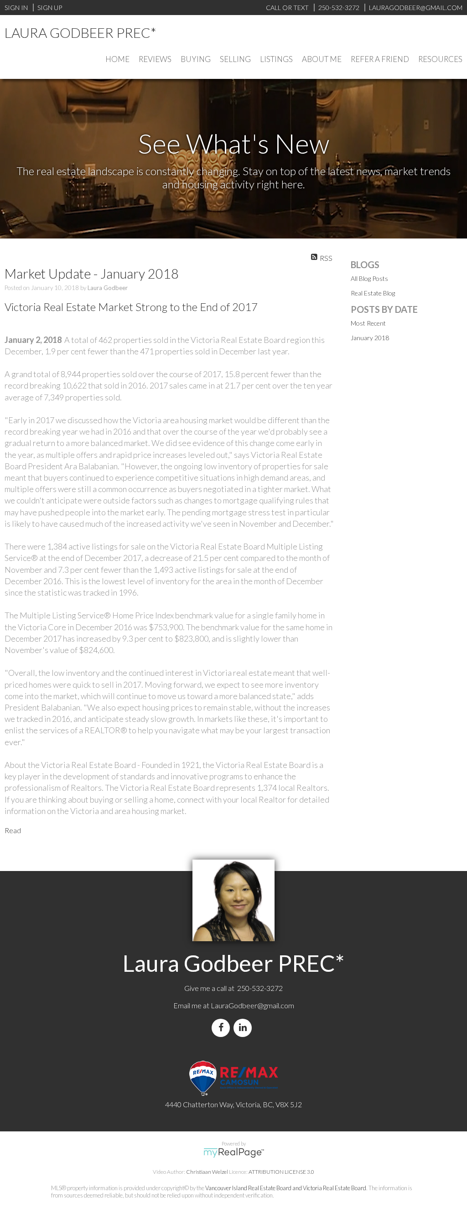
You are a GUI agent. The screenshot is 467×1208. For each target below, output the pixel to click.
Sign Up (49, 7)
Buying (196, 59)
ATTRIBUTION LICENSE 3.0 (281, 1171)
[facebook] (223, 1027)
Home (117, 59)
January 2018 (370, 338)
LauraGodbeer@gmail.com (252, 1005)
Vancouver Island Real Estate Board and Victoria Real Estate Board (285, 1188)
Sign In (16, 7)
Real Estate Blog (373, 293)
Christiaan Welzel (207, 1171)
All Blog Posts (369, 278)
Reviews (155, 59)
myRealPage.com (234, 1152)
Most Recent (368, 323)
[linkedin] (244, 1027)
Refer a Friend (380, 59)
